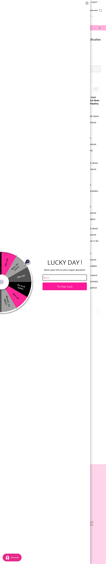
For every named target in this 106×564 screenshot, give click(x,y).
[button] (87, 3)
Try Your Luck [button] (65, 286)
